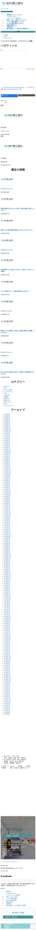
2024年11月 (7, 451)
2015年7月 (7, 644)
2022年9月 (7, 496)
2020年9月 (7, 538)
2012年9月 (7, 703)
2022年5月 (7, 503)
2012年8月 (7, 705)
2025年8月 (7, 435)
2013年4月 (7, 691)
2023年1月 (7, 489)
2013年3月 (7, 693)
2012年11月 (7, 700)
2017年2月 (7, 613)
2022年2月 (7, 508)
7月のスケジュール (6, 311)
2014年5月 (7, 668)
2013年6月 (7, 688)
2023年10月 (7, 473)
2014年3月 (7, 672)
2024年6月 (7, 459)
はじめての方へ (12, 16)
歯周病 (6, 396)
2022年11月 (7, 492)
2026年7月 (7, 416)
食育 (5, 403)
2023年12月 (7, 470)
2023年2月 (7, 487)
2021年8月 (7, 519)
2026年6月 (7, 417)
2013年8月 (7, 684)
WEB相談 (7, 927)
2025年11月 (7, 430)
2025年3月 (7, 444)
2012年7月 (7, 707)
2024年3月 (7, 465)
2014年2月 (7, 674)
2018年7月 (7, 583)
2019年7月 (7, 562)
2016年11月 (7, 618)
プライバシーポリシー (10, 861)
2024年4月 (7, 463)
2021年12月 (7, 512)
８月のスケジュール (7, 249)
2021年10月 (7, 515)
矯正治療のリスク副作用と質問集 (16, 905)
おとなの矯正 (8, 389)
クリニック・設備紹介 (14, 18)
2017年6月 (7, 606)
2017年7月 (7, 604)
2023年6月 (7, 480)
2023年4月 (7, 484)
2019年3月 (7, 569)
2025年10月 (7, 431)
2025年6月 (7, 438)
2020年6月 (7, 543)
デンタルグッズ (8, 405)
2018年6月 (7, 585)
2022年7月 (7, 499)
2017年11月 (7, 597)
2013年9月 (7, 682)
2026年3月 (7, 423)
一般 (31, 41)
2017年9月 (7, 600)
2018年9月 (7, 580)
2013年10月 (7, 681)
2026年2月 (7, 424)
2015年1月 (7, 654)
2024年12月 (7, 449)
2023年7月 (7, 478)
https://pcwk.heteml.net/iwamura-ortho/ (14, 87)
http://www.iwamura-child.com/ (12, 89)
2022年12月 (7, 491)
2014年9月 (7, 661)
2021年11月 (7, 513)
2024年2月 (7, 466)
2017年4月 (7, 609)
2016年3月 (7, 630)
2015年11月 (7, 637)
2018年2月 (7, 592)
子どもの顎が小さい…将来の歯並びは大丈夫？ (15, 291)
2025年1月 (7, 447)
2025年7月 (7, 437)
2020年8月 (7, 539)
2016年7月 (7, 623)
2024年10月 (7, 452)
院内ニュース (8, 402)
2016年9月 (7, 620)
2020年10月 (7, 536)
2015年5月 (7, 647)
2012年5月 (7, 710)
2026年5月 (7, 419)
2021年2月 (7, 529)
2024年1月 (7, 468)
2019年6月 (7, 564)
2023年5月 (7, 482)
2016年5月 (7, 627)
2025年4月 (7, 442)
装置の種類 (9, 902)
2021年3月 (7, 527)
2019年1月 (7, 573)
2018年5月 (7, 587)
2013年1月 (7, 696)
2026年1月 (7, 426)
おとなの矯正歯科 (11, 900)
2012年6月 (7, 708)
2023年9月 (7, 475)
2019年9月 (7, 559)
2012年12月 (7, 698)
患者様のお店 (4, 161)
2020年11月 (7, 534)
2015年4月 (7, 649)
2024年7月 (7, 458)
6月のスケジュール (6, 352)
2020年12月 (7, 532)
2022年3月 (7, 506)
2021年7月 (7, 520)
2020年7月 (7, 541)
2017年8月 (7, 602)
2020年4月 (7, 546)
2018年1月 (7, 593)
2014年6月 (7, 667)
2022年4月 (7, 505)
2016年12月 (7, 616)
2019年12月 (7, 553)
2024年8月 (7, 456)
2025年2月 (7, 445)
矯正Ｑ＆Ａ (7, 400)
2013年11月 (7, 679)
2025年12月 (7, 428)
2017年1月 (7, 614)
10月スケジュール (5, 131)
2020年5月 (7, 545)
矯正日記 (6, 398)
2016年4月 (7, 628)
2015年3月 (7, 651)
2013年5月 (7, 689)
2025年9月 (7, 433)
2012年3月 (7, 714)
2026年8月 (7, 414)
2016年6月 (7, 625)
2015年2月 (7, 653)
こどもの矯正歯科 (11, 898)
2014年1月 (7, 675)
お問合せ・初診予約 (7, 11)
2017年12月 (7, 595)
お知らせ (6, 386)
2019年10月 (7, 557)
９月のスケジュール (7, 188)
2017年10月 (7, 599)
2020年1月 (7, 552)
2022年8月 (7, 498)
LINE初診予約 (8, 924)
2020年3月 (7, 548)
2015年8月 (7, 642)
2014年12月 (7, 656)
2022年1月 (7, 510)
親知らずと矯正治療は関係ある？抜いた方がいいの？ (17, 230)
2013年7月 (7, 686)
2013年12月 (7, 677)
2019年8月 (7, 560)
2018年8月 (7, 581)
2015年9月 (7, 641)
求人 (5, 388)
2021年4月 (7, 526)
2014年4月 (7, 670)
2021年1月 (7, 531)
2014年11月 (7, 658)
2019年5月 (7, 566)
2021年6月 (7, 522)
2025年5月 (7, 440)
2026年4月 (7, 421)
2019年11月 (7, 555)
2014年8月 (7, 663)
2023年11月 (7, 472)
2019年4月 (7, 567)
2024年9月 (7, 454)
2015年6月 (7, 646)
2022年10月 (7, 494)
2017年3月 (7, 611)
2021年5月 (7, 524)
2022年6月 (7, 501)
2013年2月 (7, 695)
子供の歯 (6, 395)
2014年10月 (7, 660)
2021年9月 (7, 517)
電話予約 (6, 926)
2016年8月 (7, 621)
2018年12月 (7, 574)
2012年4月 (7, 712)
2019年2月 (7, 571)
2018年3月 (7, 590)
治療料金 (8, 903)
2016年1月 (7, 634)
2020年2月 (7, 550)
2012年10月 (7, 701)
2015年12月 (7, 635)
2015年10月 (7, 639)
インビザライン (8, 391)
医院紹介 (8, 891)
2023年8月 (7, 477)
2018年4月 (7, 588)
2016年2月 (7, 632)
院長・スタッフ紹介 (12, 896)
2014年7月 (7, 665)
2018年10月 (7, 578)
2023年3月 (7, 485)
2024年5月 (7, 461)
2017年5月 (7, 607)
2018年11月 (7, 576)
